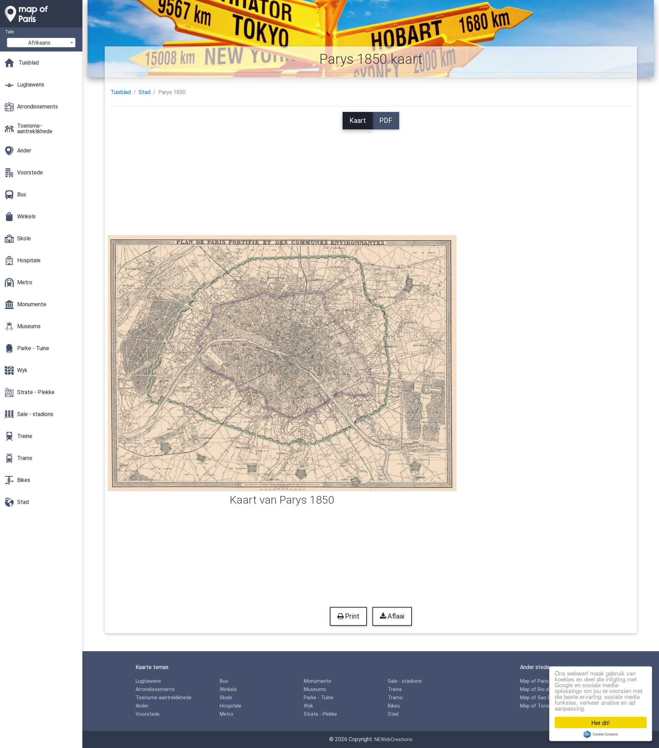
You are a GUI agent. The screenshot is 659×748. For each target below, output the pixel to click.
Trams (395, 698)
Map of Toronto (538, 706)
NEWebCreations (393, 740)
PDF (385, 120)
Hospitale (230, 706)
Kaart (357, 120)
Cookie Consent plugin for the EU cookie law (600, 734)
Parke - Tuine (318, 698)
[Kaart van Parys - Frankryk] (41, 24)
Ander (142, 706)
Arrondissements (155, 689)
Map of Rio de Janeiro (545, 689)
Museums (315, 689)
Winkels (228, 689)
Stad (144, 92)
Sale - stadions (405, 681)
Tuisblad (121, 92)
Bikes (394, 706)
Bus (224, 681)
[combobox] (41, 42)
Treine (395, 689)
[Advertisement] (371, 177)
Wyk (308, 706)
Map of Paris (534, 681)
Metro (226, 714)
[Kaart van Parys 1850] (282, 362)
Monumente (317, 681)
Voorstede (148, 714)
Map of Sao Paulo (540, 698)
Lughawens (148, 681)
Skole (226, 698)
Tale (9, 31)
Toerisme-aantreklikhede (164, 698)
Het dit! (600, 722)
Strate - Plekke (320, 714)
